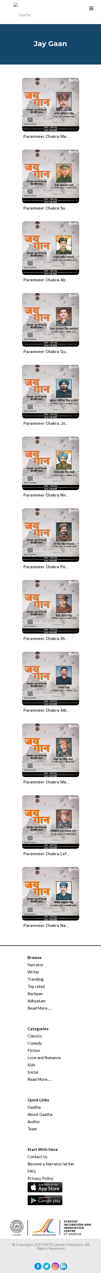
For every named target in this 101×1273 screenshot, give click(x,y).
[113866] (54, 557)
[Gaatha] (21, 12)
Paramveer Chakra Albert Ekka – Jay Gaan (46, 710)
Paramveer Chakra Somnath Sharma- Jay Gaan (46, 208)
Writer (33, 971)
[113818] (54, 629)
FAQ (31, 1171)
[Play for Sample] (45, 126)
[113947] (54, 270)
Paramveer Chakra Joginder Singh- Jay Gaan (46, 423)
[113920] (54, 342)
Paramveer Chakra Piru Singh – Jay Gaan (46, 566)
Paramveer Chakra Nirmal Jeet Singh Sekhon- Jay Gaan (46, 495)
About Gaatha (40, 1114)
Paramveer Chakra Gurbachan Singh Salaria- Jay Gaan (46, 351)
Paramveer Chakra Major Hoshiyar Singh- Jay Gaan (46, 136)
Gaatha (34, 1107)
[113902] (54, 414)
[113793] (54, 701)
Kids (31, 1064)
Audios (33, 1121)
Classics (34, 1035)
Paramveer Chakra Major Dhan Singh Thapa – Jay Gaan (46, 782)
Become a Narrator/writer (50, 1163)
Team (32, 1128)
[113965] (54, 198)
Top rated (36, 986)
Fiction (33, 1050)
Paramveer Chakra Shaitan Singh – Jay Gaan (46, 638)
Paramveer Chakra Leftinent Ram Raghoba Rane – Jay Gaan (46, 853)
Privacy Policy (40, 1178)
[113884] (54, 485)
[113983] (54, 127)
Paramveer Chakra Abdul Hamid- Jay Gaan (46, 280)
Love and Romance (44, 1057)
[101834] (54, 916)
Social (32, 1072)
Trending (35, 979)
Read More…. (39, 1008)
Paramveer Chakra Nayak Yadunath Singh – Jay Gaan (46, 925)
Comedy (34, 1043)
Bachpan (35, 993)
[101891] (54, 844)
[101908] (54, 772)
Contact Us (37, 1156)
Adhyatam (36, 1000)
